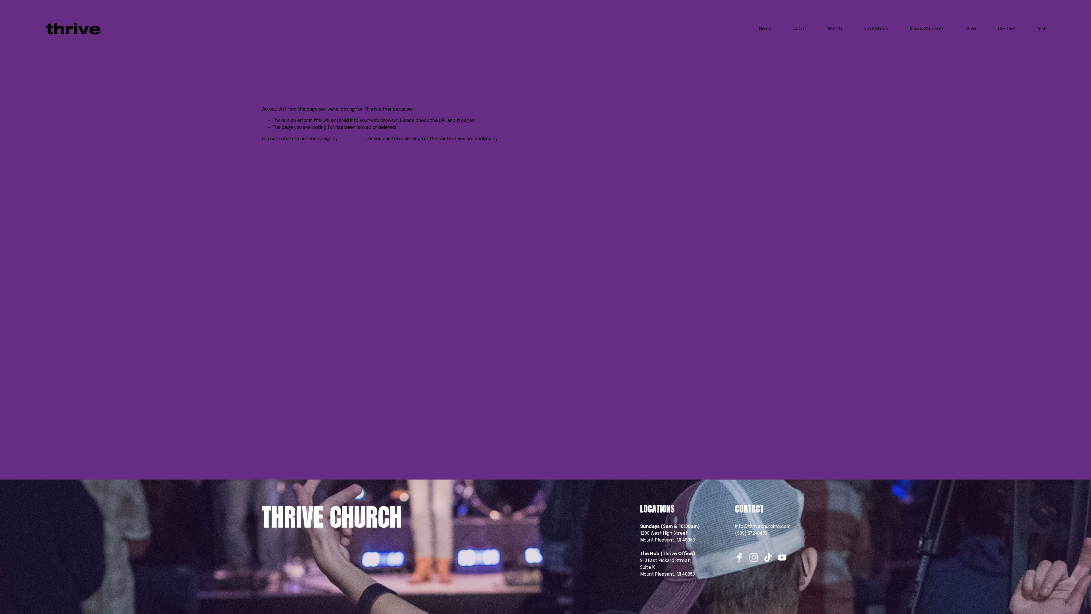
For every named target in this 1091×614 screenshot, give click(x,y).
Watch (835, 28)
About (799, 28)
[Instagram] (753, 557)
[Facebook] (739, 557)
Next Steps (876, 28)
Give (971, 28)
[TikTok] (768, 557)
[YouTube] (782, 557)
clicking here (352, 138)
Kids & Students (927, 28)
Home (765, 28)
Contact (1007, 28)
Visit (1042, 28)
